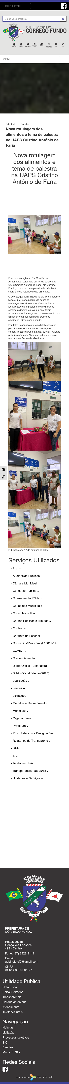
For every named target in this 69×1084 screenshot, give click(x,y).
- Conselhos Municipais (26, 605)
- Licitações (18, 695)
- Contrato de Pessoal (25, 635)
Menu (7, 59)
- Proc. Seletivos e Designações (32, 733)
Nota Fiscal (10, 987)
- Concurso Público (24, 590)
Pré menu (13, 6)
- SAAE (16, 748)
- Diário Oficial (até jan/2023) (30, 673)
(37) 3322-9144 (24, 953)
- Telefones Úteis (22, 763)
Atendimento (11, 1007)
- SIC (14, 755)
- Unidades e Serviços (26, 778)
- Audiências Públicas (25, 575)
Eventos (8, 1047)
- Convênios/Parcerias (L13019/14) (34, 643)
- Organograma (21, 718)
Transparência (12, 997)
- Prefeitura (19, 725)
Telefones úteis (13, 1012)
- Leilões (17, 688)
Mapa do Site (11, 1052)
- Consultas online (23, 613)
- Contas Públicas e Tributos (30, 620)
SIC (5, 1042)
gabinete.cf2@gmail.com (21, 961)
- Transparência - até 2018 (29, 770)
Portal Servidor (13, 992)
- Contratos (18, 628)
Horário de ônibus (14, 1002)
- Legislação (19, 680)
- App (15, 568)
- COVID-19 (18, 650)
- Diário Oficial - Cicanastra (29, 665)
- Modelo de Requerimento (29, 703)
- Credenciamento (23, 658)
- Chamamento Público (26, 598)
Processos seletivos (16, 1037)
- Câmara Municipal (24, 583)
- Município (18, 710)
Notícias (8, 1027)
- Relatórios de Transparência (30, 740)
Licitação (8, 1032)
